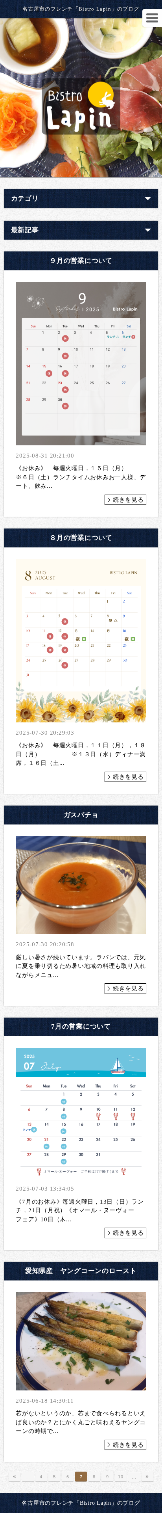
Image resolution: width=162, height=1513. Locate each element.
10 (120, 1476)
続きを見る (128, 500)
